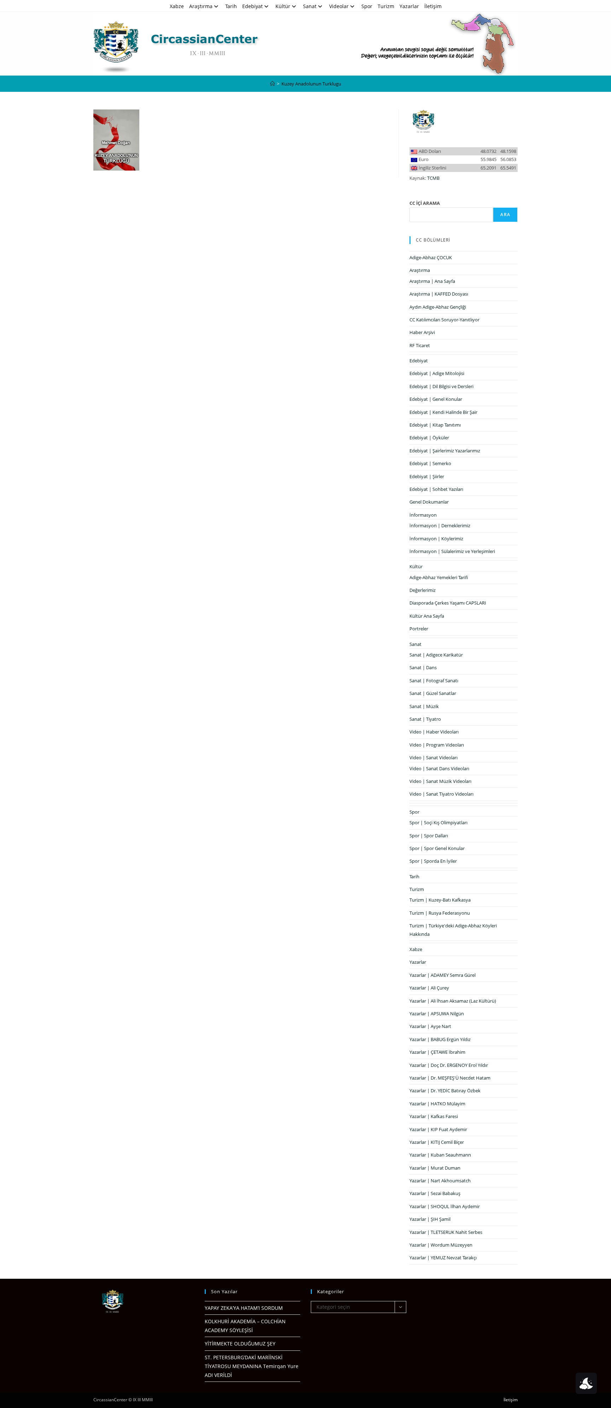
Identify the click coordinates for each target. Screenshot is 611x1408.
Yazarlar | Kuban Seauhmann (440, 1155)
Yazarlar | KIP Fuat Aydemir (438, 1129)
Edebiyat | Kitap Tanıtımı (435, 425)
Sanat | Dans (423, 667)
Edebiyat (252, 6)
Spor (366, 6)
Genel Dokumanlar (429, 502)
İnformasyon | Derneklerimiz (439, 525)
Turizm (386, 6)
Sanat (309, 6)
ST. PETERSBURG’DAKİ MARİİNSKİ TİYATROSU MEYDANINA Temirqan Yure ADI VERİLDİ (251, 1366)
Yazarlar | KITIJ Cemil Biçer (436, 1142)
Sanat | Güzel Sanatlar (432, 693)
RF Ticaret (419, 345)
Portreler (418, 628)
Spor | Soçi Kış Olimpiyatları (438, 822)
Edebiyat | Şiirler (426, 476)
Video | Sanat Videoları (433, 757)
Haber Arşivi (422, 332)
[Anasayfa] (272, 84)
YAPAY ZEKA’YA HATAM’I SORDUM (244, 1308)
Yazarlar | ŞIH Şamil (429, 1219)
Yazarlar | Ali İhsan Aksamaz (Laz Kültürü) (452, 1001)
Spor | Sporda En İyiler (433, 861)
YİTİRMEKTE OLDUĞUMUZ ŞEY (240, 1343)
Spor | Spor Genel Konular (437, 848)
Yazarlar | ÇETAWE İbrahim (437, 1052)
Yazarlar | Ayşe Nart (430, 1026)
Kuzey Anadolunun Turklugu (311, 84)
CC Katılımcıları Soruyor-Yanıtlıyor (444, 319)
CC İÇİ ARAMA (424, 203)
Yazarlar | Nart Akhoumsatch (440, 1180)
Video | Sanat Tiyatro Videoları (441, 794)
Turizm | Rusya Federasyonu (439, 913)
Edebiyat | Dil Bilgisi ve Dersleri (441, 386)
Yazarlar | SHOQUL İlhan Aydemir (444, 1206)
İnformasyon (423, 515)
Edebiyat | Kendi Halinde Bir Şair (443, 412)
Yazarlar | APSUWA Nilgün (436, 1013)
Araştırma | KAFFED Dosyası (438, 294)
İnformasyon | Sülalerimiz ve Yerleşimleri (452, 551)
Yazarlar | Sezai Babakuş (434, 1193)
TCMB (433, 178)
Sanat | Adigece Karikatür (436, 655)
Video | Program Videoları (436, 745)
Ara (505, 215)
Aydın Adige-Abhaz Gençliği (437, 307)
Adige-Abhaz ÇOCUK (430, 257)
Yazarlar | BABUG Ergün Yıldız (440, 1039)
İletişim (433, 6)
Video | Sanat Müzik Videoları (440, 781)
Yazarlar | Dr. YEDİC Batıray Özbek (445, 1090)
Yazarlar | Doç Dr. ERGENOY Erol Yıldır (448, 1065)
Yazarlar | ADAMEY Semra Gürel (442, 975)
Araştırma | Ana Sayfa (432, 281)
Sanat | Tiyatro (425, 719)
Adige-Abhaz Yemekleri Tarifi (438, 577)
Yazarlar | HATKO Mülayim (437, 1103)
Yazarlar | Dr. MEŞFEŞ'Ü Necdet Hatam (449, 1078)
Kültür (282, 6)
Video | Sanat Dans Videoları (439, 768)
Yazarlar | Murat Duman (434, 1168)
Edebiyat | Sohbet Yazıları (436, 489)
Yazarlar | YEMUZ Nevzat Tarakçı (443, 1257)
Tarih (231, 6)
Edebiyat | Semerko (430, 463)
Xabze (177, 6)
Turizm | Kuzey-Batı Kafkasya (440, 900)
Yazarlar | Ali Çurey (429, 988)
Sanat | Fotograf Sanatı (433, 680)
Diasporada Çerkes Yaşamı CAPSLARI (447, 603)
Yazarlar (409, 6)
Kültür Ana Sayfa (426, 616)
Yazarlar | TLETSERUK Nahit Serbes (445, 1232)
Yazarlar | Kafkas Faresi (433, 1116)
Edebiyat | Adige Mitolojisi (436, 373)
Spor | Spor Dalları (428, 835)
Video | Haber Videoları (434, 732)
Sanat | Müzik (424, 706)
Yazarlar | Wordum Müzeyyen (440, 1245)
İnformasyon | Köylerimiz (436, 538)
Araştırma (201, 6)
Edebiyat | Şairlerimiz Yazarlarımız (444, 450)
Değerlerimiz (422, 590)
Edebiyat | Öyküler (429, 437)
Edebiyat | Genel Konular (435, 399)
